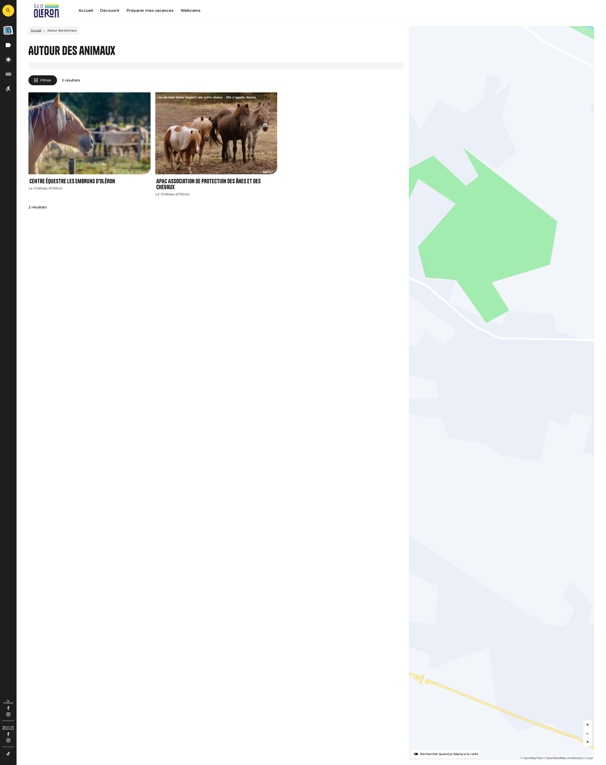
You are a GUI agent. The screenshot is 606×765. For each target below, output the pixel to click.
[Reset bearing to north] (587, 742)
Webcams (191, 10)
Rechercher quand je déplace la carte (449, 754)
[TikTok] (8, 754)
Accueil (86, 10)
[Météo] (8, 59)
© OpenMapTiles (531, 758)
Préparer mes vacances (150, 10)
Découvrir (110, 10)
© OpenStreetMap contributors (562, 758)
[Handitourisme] (8, 88)
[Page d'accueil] (46, 11)
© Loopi (588, 758)
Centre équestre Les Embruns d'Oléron (72, 181)
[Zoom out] (587, 733)
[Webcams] (8, 45)
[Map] (501, 393)
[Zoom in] (587, 724)
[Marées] (8, 74)
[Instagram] (8, 714)
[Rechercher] (8, 11)
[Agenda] (8, 30)
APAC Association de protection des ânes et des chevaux (208, 184)
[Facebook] (8, 708)
